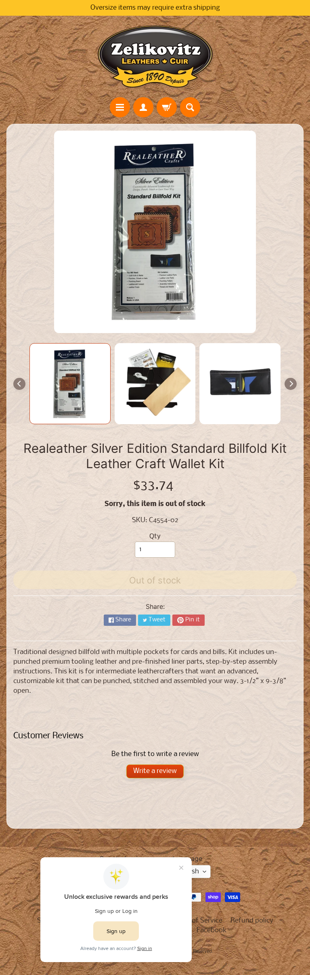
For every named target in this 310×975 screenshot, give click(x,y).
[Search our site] (190, 107)
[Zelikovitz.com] (155, 56)
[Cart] (167, 107)
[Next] (291, 384)
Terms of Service (197, 921)
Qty (155, 536)
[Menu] (120, 107)
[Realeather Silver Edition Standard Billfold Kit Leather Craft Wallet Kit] (70, 383)
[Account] (143, 107)
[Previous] (19, 384)
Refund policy (251, 921)
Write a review (155, 771)
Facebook (212, 930)
